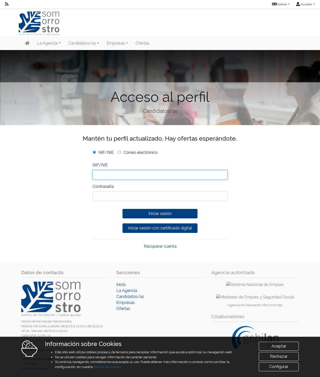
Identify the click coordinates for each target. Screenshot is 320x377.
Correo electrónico (141, 152)
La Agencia (126, 290)
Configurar (278, 366)
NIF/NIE (106, 152)
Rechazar (279, 356)
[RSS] (6, 4)
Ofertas (143, 43)
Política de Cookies (107, 367)
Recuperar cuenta (160, 246)
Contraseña (103, 186)
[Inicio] (27, 43)
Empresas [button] (115, 43)
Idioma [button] (282, 4)
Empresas (125, 302)
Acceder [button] (306, 4)
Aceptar (279, 346)
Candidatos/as (130, 296)
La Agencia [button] (47, 43)
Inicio (121, 284)
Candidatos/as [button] (82, 43)
